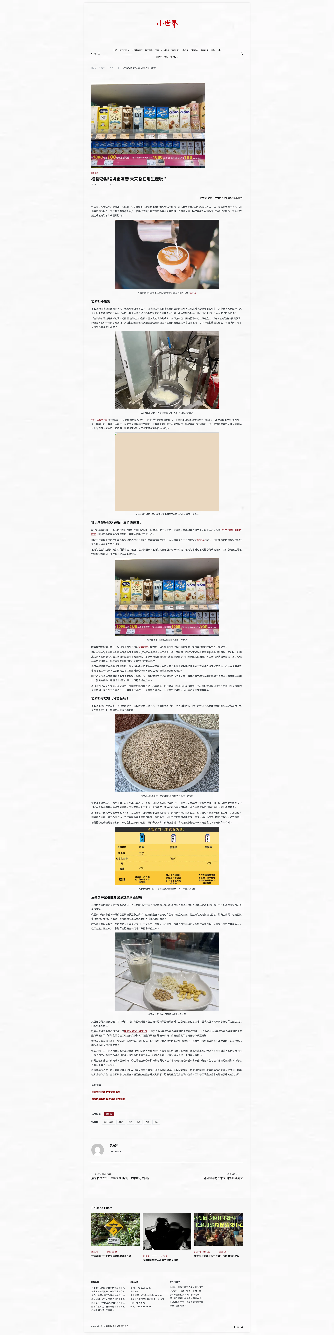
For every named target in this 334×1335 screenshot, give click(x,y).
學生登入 (124, 1326)
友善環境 (143, 646)
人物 (219, 50)
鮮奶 (156, 1122)
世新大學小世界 (113, 1326)
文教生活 (185, 50)
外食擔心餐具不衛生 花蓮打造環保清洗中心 (216, 1255)
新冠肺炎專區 (137, 50)
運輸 (147, 1122)
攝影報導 (149, 50)
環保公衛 (175, 50)
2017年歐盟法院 (99, 420)
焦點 (115, 50)
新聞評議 (204, 50)
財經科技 (194, 50)
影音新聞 (123, 50)
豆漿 (130, 1122)
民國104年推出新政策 (135, 1031)
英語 (166, 57)
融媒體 (159, 57)
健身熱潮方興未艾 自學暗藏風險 (223, 1176)
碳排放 (200, 539)
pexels (193, 292)
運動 (213, 50)
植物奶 (120, 1122)
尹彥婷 (93, 184)
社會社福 (165, 50)
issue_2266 (108, 1122)
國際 (157, 50)
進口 (138, 1122)
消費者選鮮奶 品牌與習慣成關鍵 (108, 1099)
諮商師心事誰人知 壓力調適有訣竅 (160, 1259)
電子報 (173, 57)
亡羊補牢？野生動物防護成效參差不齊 (111, 1255)
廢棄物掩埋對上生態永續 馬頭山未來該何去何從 (120, 1176)
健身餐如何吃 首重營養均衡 (105, 1092)
